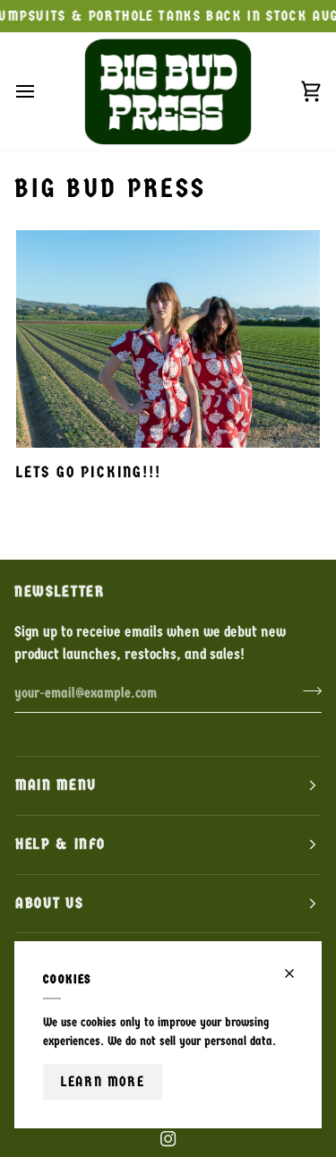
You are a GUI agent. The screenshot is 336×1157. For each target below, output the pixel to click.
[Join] (307, 690)
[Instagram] (168, 1139)
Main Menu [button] (56, 784)
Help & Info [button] (60, 844)
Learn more (102, 1081)
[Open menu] (41, 91)
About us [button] (49, 903)
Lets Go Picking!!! (88, 472)
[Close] (297, 973)
